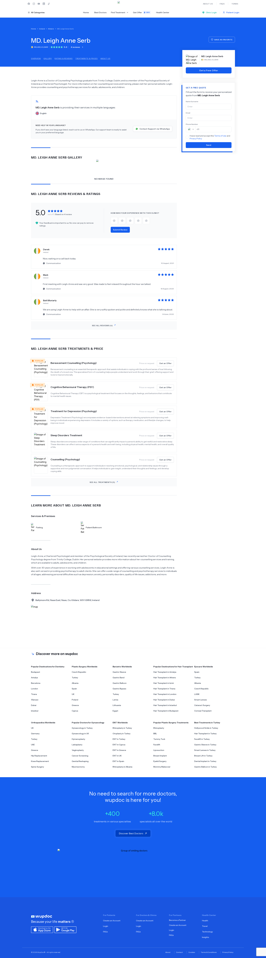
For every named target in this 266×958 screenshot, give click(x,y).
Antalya (34, 677)
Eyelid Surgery (159, 761)
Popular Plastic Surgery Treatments (170, 722)
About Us (105, 58)
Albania (75, 683)
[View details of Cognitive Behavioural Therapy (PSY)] (42, 393)
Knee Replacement (40, 761)
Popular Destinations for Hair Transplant (173, 666)
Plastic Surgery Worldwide (84, 666)
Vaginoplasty (78, 750)
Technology (207, 931)
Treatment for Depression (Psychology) (74, 411)
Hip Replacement (39, 755)
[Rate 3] (130, 220)
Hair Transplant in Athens (164, 677)
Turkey (75, 677)
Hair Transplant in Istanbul (165, 705)
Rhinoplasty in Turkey (122, 728)
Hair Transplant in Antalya (164, 672)
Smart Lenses (200, 699)
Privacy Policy (196, 138)
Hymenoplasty (78, 739)
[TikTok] (49, 4)
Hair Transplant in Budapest (165, 711)
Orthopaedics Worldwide (43, 722)
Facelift (156, 744)
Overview (36, 58)
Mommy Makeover (161, 767)
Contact (179, 952)
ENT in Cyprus (119, 744)
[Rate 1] (114, 220)
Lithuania (117, 705)
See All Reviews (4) (102, 325)
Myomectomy (78, 767)
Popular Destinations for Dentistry (47, 666)
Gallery (48, 58)
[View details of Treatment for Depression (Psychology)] (42, 417)
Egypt (115, 711)
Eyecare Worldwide (203, 666)
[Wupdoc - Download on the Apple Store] (42, 929)
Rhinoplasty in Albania (122, 767)
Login (105, 926)
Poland (75, 699)
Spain (74, 688)
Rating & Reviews (64, 58)
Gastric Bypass (119, 688)
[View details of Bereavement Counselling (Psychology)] (42, 368)
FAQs (105, 931)
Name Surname (192, 101)
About (167, 952)
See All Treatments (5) (102, 482)
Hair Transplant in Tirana (164, 688)
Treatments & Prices (86, 58)
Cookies (191, 952)
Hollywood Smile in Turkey (206, 728)
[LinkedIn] (44, 4)
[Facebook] (29, 4)
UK (73, 694)
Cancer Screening (80, 755)
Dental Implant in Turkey (205, 761)
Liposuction (158, 750)
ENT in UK (117, 755)
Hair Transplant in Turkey (205, 733)
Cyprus (75, 711)
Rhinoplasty (158, 728)
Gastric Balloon (119, 683)
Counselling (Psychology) (65, 459)
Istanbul (34, 711)
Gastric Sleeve (119, 672)
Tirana (34, 694)
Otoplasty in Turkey (121, 733)
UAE (33, 744)
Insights (205, 937)
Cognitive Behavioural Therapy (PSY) (72, 387)
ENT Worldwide (120, 722)
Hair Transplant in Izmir (163, 683)
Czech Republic (79, 672)
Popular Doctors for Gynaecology (88, 722)
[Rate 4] (138, 220)
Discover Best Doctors (131, 833)
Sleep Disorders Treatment (66, 435)
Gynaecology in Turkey (82, 728)
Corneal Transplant (203, 711)
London (34, 688)
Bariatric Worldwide (122, 666)
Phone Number (192, 124)
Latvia (115, 699)
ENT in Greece (119, 750)
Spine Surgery (37, 767)
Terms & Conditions (209, 952)
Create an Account (111, 920)
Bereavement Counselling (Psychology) (74, 363)
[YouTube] (39, 4)
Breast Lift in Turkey (203, 755)
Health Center (162, 12)
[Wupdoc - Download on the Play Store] (65, 929)
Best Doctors (100, 12)
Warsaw (34, 699)
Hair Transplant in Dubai (164, 699)
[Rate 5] (146, 220)
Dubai (33, 705)
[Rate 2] (122, 220)
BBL (155, 733)
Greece (75, 705)
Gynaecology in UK (80, 733)
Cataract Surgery (202, 705)
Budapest (35, 672)
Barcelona (35, 683)
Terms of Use (220, 136)
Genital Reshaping (80, 761)
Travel (205, 926)
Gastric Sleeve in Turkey (205, 744)
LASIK (197, 694)
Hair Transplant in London (164, 694)
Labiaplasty (77, 744)
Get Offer (141, 12)
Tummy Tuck (159, 739)
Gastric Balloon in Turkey (205, 767)
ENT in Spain (118, 761)
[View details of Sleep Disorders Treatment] (42, 441)
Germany (35, 733)
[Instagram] (34, 4)
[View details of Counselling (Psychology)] (42, 465)
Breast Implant (160, 755)
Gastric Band (118, 677)
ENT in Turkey (119, 739)
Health (205, 920)
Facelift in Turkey (202, 739)
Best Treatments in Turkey (207, 722)
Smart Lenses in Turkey (204, 750)
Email (188, 113)
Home (86, 12)
